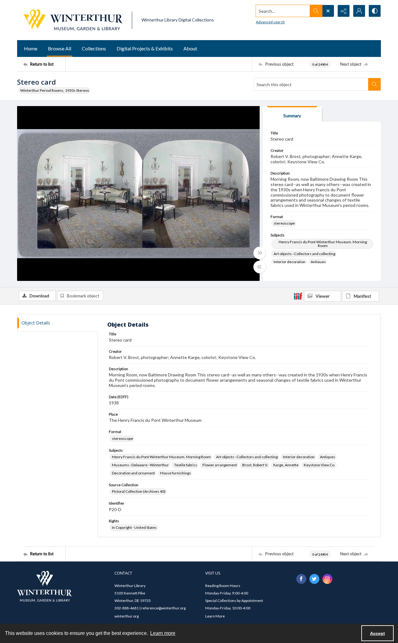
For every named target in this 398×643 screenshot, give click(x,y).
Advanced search (270, 22)
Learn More (215, 616)
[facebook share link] (301, 579)
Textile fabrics (185, 465)
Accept (377, 633)
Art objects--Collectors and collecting (304, 253)
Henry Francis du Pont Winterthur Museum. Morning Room (323, 244)
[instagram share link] (327, 579)
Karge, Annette (285, 465)
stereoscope (284, 223)
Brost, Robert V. (255, 465)
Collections (94, 48)
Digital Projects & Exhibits (145, 48)
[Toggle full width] (259, 253)
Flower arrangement (219, 465)
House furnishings (175, 473)
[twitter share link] (314, 579)
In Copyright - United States (134, 527)
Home (30, 48)
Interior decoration (289, 261)
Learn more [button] (162, 633)
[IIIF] (298, 296)
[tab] (292, 114)
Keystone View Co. (319, 465)
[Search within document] (374, 84)
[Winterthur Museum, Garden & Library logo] (73, 20)
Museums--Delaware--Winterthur (140, 465)
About (190, 48)
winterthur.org (126, 616)
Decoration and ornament (133, 473)
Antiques (318, 261)
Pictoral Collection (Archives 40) (138, 491)
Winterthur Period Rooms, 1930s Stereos (54, 90)
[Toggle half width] (259, 267)
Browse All (59, 48)
